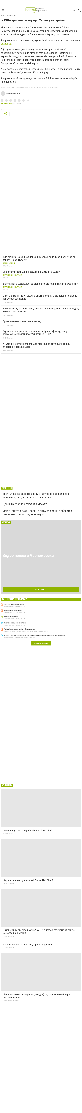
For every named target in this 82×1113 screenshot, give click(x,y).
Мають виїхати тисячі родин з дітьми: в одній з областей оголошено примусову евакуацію (40, 297)
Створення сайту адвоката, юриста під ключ (27, 944)
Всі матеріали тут (41, 590)
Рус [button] (74, 10)
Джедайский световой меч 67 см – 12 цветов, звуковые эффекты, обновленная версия (39, 932)
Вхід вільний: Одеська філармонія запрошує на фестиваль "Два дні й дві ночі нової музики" (40, 258)
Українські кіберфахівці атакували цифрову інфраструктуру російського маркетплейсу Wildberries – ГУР (35, 333)
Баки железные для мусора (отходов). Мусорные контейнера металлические (36, 996)
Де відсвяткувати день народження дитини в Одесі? (31, 271)
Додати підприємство (41, 643)
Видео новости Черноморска (28, 555)
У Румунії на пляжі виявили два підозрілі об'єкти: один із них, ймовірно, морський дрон (36, 345)
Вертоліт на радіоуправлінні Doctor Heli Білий (28, 880)
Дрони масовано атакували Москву (22, 321)
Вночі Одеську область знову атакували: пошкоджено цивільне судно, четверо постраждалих (41, 310)
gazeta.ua (6, 43)
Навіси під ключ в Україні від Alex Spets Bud (27, 830)
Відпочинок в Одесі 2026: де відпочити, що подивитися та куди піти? (40, 283)
